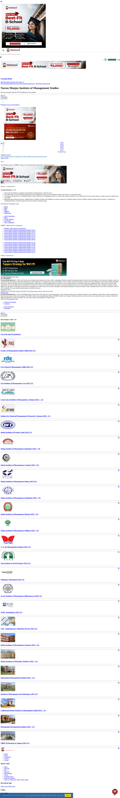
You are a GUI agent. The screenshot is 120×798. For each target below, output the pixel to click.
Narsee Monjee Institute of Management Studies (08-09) (19, 239)
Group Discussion (20, 83)
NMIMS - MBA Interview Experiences (15, 228)
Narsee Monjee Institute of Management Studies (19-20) (19, 244)
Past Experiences (5, 83)
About (6, 755)
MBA (2, 82)
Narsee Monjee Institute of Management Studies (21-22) (19, 242)
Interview (12, 83)
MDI (5, 210)
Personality (28, 83)
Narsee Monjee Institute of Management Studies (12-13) (19, 236)
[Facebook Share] (1, 99)
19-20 (62, 145)
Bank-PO (6, 768)
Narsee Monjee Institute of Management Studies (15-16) (19, 247)
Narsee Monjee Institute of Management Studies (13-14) (19, 249)
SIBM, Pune (7, 213)
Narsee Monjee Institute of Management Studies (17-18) (19, 245)
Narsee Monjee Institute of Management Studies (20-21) (19, 230)
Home (6, 754)
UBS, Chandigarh (9, 222)
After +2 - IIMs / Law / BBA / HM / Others (16, 779)
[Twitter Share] (3, 99)
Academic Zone (8, 776)
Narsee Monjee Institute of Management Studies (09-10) (19, 252)
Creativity (7, 303)
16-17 (61, 150)
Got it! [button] (67, 795)
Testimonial (7, 757)
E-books (47, 83)
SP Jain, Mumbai (9, 219)
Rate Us (3, 95)
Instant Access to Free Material (10, 104)
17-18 (61, 148)
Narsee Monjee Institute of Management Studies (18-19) (19, 231)
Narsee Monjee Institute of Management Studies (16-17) (19, 233)
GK (5, 770)
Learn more (60, 795)
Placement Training (9, 82)
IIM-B (6, 207)
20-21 (62, 144)
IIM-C (6, 208)
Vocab (6, 775)
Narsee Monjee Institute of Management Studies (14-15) (19, 235)
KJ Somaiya (7, 221)
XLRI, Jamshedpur (9, 216)
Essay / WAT (35, 83)
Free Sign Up (112, 59)
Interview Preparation (10, 302)
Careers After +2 (19, 82)
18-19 (61, 147)
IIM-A (6, 217)
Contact (6, 760)
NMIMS (6, 211)
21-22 (62, 142)
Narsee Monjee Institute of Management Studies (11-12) (19, 250)
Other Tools (42, 83)
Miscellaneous (8, 773)
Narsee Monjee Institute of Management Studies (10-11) (19, 238)
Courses (6, 758)
